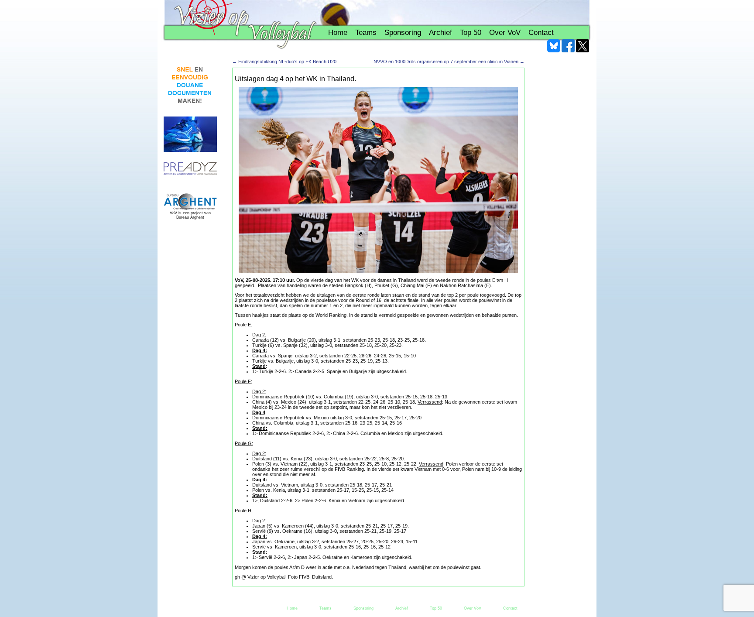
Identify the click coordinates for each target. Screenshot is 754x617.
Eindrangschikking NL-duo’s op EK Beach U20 (284, 61)
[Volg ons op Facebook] (568, 45)
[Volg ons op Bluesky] (553, 45)
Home (337, 32)
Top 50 (470, 32)
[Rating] (190, 169)
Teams (366, 32)
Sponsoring (402, 32)
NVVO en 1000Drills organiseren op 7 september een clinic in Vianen (449, 61)
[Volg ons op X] (582, 45)
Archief (440, 32)
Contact (541, 32)
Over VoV (505, 32)
